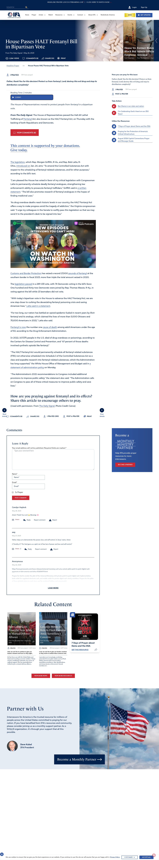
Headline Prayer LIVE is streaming (79, 2)
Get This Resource (80, 649)
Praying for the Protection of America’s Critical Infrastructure (133, 133)
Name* (14, 474)
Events (70, 15)
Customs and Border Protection (25, 273)
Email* (14, 482)
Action (41, 15)
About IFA (92, 15)
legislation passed (23, 284)
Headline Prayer (13, 66)
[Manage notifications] (154, 855)
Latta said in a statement (38, 306)
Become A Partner (125, 464)
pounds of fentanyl (77, 273)
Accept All (146, 857)
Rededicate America (108, 15)
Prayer (34, 15)
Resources (58, 15)
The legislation (17, 162)
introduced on (23, 166)
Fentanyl (27, 119)
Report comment (39, 520)
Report (54, 520)
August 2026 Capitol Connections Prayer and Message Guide (133, 140)
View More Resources (63, 676)
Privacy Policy (115, 857)
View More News (40, 676)
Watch (50, 15)
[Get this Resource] (85, 626)
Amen (17, 519)
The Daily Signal (47, 406)
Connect (80, 15)
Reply (29, 520)
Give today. (18, 150)
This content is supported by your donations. (45, 146)
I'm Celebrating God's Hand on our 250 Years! (133, 113)
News (27, 15)
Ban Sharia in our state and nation (131, 106)
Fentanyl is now (18, 327)
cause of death (50, 327)
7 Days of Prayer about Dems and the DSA (134, 126)
